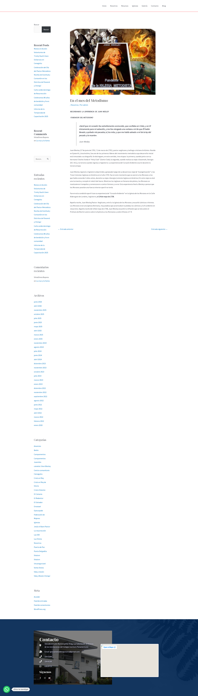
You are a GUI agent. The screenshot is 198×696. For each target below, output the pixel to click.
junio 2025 (38, 322)
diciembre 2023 (40, 363)
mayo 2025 (38, 326)
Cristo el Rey (39, 478)
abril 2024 (38, 359)
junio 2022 (38, 404)
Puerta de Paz (39, 547)
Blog (164, 6)
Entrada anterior (65, 229)
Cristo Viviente (39, 490)
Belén (36, 450)
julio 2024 (37, 351)
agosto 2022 (39, 400)
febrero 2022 (39, 421)
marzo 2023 (38, 380)
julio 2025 (37, 318)
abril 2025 (38, 330)
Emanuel (37, 506)
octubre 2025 (39, 314)
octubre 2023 (39, 372)
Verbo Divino (39, 568)
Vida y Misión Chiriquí (42, 576)
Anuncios (37, 446)
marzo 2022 (38, 417)
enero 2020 (38, 425)
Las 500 (37, 535)
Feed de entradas (40, 601)
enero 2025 (38, 339)
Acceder (37, 597)
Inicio (104, 6)
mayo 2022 (38, 409)
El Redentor (38, 498)
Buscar (36, 24)
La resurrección (40, 531)
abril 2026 (38, 306)
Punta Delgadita (40, 551)
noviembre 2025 (40, 310)
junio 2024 (38, 355)
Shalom (37, 555)
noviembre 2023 (40, 367)
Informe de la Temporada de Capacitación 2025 (41, 112)
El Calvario (38, 494)
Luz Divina (38, 539)
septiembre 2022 (40, 396)
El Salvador (38, 502)
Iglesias (135, 6)
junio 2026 (38, 302)
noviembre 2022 (40, 392)
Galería (144, 6)
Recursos (124, 6)
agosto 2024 (39, 347)
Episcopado (38, 510)
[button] (6, 689)
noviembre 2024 (40, 343)
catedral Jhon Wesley (42, 466)
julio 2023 (37, 376)
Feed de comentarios (42, 605)
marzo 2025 (38, 335)
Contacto (154, 6)
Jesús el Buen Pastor (42, 526)
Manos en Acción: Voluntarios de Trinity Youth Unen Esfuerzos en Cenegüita (41, 56)
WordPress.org (39, 609)
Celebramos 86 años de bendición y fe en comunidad (42, 101)
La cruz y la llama (43, 140)
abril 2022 (38, 413)
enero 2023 (38, 384)
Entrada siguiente (159, 229)
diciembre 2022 (40, 388)
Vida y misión (39, 572)
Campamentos (40, 454)
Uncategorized (39, 563)
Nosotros (114, 6)
